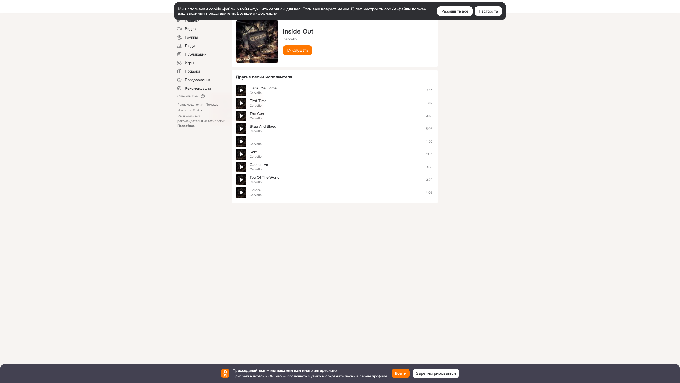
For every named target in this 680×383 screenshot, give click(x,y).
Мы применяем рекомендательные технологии (201, 121)
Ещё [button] (196, 110)
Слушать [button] (300, 50)
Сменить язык (187, 96)
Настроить (488, 11)
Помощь (212, 104)
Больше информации (257, 13)
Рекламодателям (190, 104)
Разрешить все (454, 11)
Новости (184, 110)
